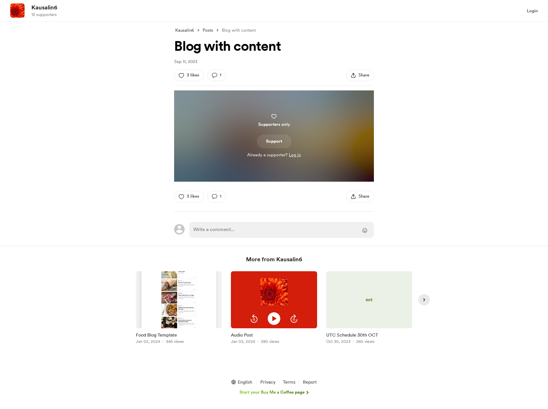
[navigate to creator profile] (17, 10)
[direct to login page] (281, 230)
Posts (208, 30)
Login (532, 10)
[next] (424, 299)
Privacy (267, 382)
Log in (295, 154)
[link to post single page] (179, 308)
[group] (179, 308)
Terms (289, 382)
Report (310, 382)
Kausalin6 (44, 7)
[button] (254, 318)
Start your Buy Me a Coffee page (272, 392)
